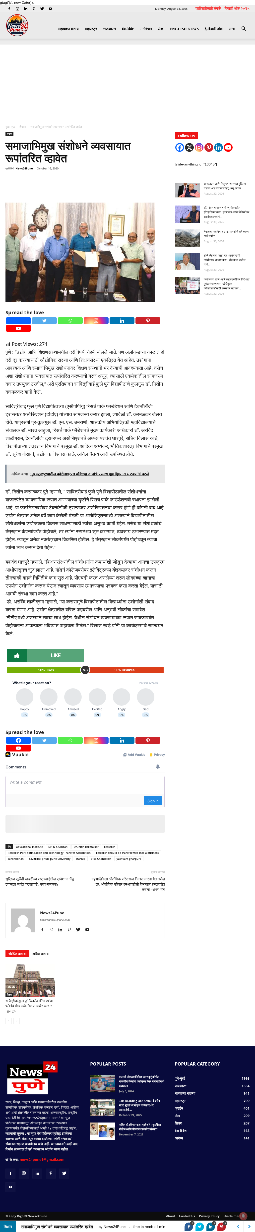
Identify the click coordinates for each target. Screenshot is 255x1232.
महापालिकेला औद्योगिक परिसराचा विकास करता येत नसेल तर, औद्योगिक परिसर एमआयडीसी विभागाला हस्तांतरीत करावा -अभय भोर (128, 884)
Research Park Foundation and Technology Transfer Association (49, 853)
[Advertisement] (127, 82)
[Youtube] (50, 8)
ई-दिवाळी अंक (214, 29)
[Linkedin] (25, 8)
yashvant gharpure (129, 858)
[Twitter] (42, 8)
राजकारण (109, 29)
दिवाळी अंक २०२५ (237, 8)
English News (184, 29)
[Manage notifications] (243, 1216)
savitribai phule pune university (49, 858)
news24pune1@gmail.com (42, 1159)
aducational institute (29, 847)
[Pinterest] (34, 8)
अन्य (232, 29)
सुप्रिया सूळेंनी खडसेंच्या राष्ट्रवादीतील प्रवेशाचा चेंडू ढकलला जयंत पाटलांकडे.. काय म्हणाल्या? (39, 882)
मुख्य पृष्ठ (10, 127)
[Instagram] (17, 8)
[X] (189, 147)
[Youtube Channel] (228, 147)
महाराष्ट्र (91, 29)
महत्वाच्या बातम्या (68, 29)
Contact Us (187, 1216)
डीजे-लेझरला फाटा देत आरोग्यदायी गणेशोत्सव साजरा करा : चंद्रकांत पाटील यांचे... (225, 260)
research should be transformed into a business (127, 853)
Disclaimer (232, 1216)
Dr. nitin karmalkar (86, 847)
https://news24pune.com (55, 919)
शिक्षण (22, 127)
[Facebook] (9, 8)
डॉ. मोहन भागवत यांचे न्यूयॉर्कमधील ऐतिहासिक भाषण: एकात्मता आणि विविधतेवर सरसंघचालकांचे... (226, 212)
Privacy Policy (209, 1216)
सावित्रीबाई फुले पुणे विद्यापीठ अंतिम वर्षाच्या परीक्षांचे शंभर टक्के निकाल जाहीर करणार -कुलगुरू (29, 1006)
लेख (161, 29)
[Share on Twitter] (199, 1227)
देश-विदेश (128, 29)
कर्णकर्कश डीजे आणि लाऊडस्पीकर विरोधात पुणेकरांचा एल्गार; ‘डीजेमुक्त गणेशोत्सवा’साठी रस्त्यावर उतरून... (227, 284)
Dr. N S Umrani (58, 847)
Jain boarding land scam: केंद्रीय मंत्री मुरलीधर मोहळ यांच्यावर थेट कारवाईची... (139, 1105)
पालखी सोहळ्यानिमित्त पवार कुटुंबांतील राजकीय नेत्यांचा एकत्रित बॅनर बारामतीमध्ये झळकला (141, 1081)
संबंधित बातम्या (17, 953)
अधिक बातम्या (40, 953)
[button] (244, 29)
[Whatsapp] (70, 320)
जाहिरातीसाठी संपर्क (208, 8)
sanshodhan (16, 858)
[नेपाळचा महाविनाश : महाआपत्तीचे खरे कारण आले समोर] (187, 238)
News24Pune (24, 168)
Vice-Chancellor (101, 858)
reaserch (109, 847)
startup (80, 858)
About (170, 1216)
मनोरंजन (146, 29)
